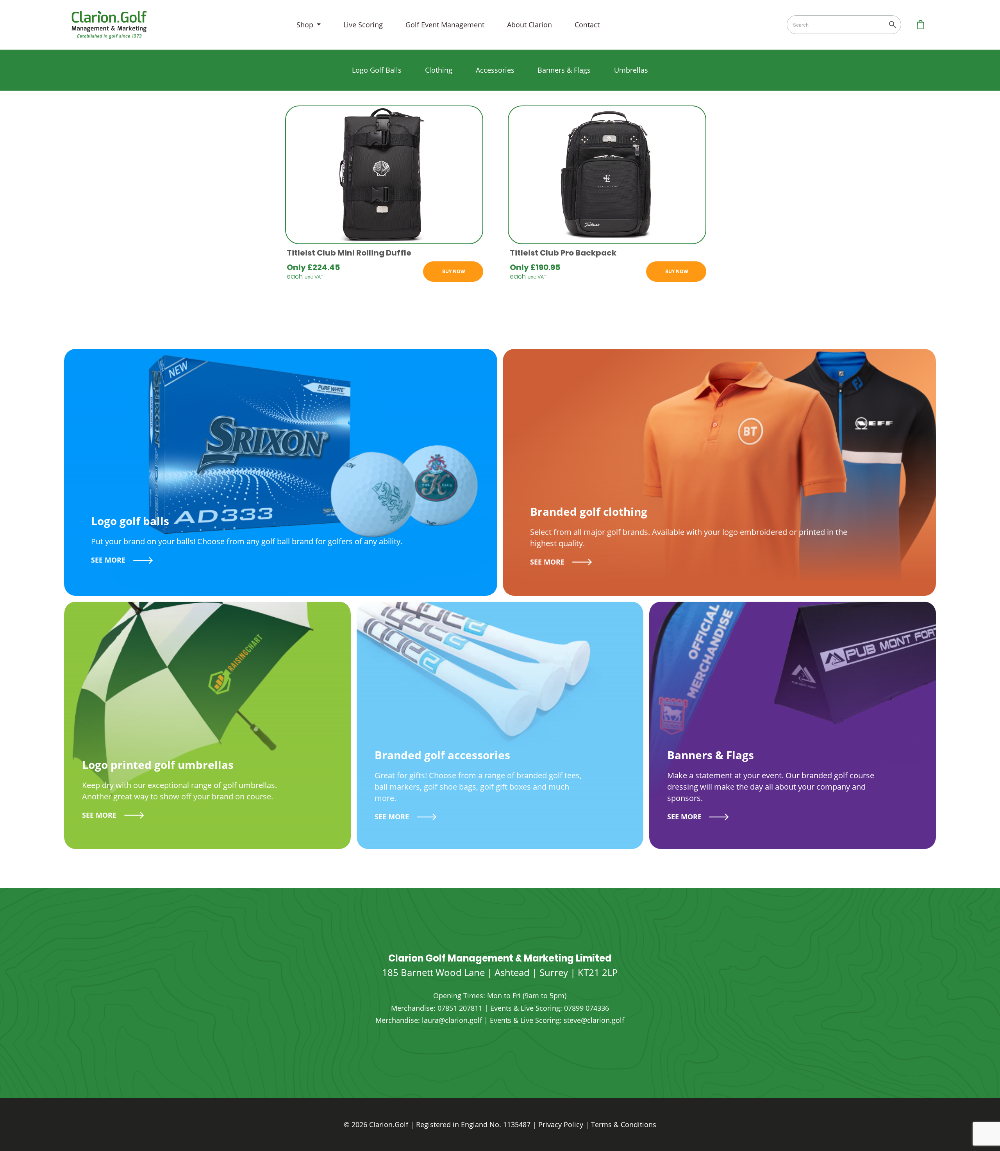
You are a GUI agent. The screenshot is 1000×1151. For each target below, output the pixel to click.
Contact (587, 24)
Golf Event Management (444, 24)
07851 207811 (460, 1008)
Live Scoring (363, 24)
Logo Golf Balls (377, 70)
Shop (305, 24)
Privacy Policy (560, 1124)
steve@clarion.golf (594, 1020)
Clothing (438, 70)
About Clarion (529, 24)
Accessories (495, 70)
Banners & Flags (564, 70)
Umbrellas (631, 70)
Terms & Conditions (623, 1124)
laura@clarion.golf (452, 1020)
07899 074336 (586, 1008)
